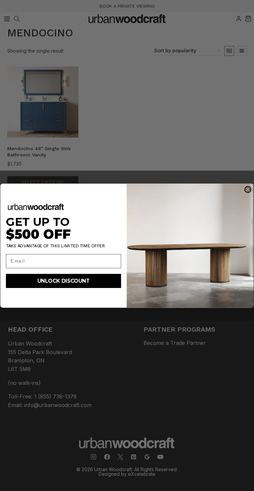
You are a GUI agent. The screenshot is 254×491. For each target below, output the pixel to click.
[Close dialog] (247, 189)
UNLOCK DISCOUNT (63, 281)
